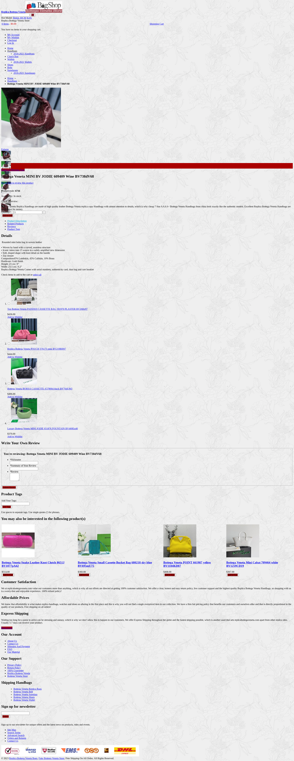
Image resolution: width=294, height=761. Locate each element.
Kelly (29, 18)
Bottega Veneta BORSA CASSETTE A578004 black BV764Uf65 (39, 388)
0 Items (5, 24)
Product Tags (13, 229)
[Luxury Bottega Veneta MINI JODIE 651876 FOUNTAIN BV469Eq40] (24, 423)
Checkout (12, 40)
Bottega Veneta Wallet (24, 700)
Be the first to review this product (17, 183)
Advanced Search (15, 735)
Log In (10, 43)
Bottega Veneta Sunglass (25, 694)
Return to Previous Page (13, 170)
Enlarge (5, 149)
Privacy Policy (14, 665)
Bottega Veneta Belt (23, 691)
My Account (13, 34)
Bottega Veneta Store (17, 676)
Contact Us (12, 643)
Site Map (11, 730)
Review (14, 471)
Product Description (17, 221)
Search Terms (14, 732)
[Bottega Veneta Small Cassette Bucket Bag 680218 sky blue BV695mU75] (94, 556)
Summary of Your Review (23, 465)
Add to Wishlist (14, 317)
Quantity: (5, 212)
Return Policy (14, 667)
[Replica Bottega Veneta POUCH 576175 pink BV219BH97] (24, 343)
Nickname (15, 459)
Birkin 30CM (19, 18)
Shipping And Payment (18, 646)
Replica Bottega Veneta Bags (23, 758)
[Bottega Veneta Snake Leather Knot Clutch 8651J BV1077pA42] (18, 556)
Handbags (12, 81)
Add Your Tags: (9, 500)
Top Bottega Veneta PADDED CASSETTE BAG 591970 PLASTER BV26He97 (47, 309)
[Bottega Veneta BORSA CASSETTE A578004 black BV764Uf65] (24, 383)
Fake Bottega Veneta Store (51, 758)
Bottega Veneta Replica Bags (27, 689)
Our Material (13, 652)
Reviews (11, 226)
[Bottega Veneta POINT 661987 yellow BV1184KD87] (179, 556)
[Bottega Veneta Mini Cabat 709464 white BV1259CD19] (242, 556)
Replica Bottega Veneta (18, 673)
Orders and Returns (16, 738)
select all (37, 274)
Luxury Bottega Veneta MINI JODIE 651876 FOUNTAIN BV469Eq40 (42, 428)
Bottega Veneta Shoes (24, 697)
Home (10, 78)
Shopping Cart (157, 24)
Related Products (15, 223)
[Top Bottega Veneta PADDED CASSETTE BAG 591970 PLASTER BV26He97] (24, 303)
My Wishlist (13, 37)
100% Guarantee (15, 670)
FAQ (9, 649)
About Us (12, 641)
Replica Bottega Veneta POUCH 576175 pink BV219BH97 (36, 349)
